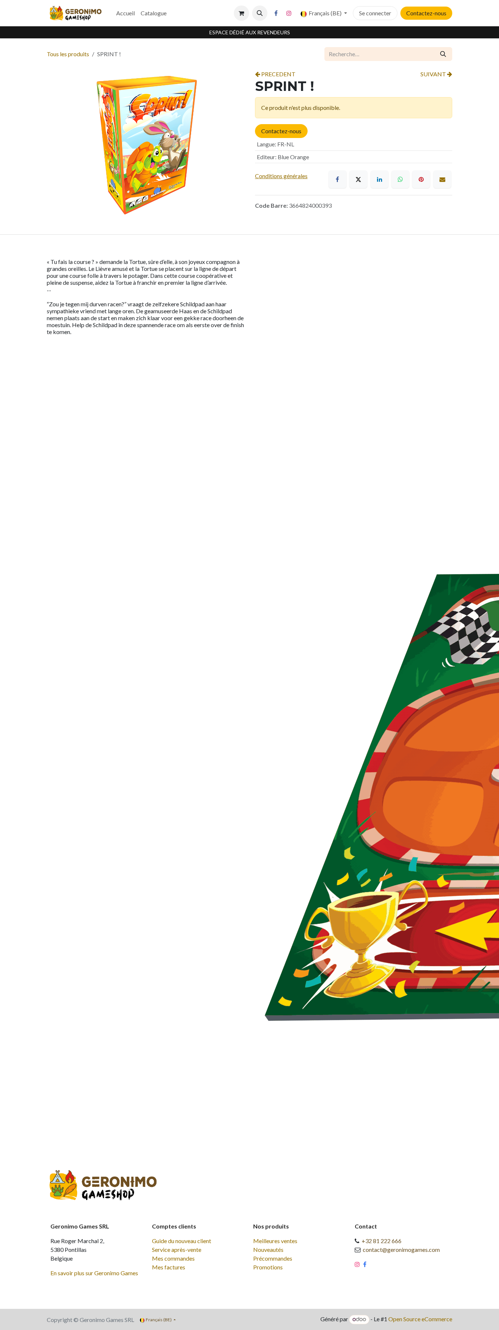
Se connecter (375, 12)
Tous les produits (68, 53)
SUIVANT (433, 73)
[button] (259, 13)
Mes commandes (173, 1258)
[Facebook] (276, 13)
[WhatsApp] (400, 179)
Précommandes (272, 1258)
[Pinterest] (421, 179)
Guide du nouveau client (181, 1240)
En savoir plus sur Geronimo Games (94, 1272)
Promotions (268, 1267)
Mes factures (168, 1267)
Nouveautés (268, 1249)
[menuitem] (125, 13)
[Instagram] (289, 13)
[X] (358, 179)
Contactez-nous (426, 12)
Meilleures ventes (275, 1240)
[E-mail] (442, 179)
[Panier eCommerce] (241, 13)
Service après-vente (176, 1249)
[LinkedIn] (379, 179)
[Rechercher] (443, 54)
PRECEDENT (278, 73)
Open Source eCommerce (420, 1318)
